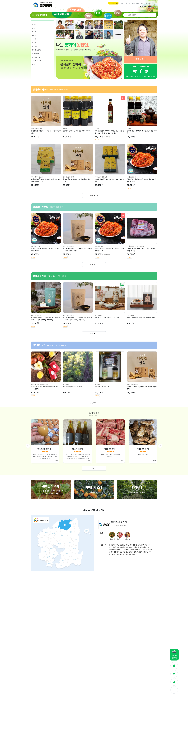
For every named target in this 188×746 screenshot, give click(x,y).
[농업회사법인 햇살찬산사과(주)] (39, 384)
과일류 (34, 28)
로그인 (122, 3)
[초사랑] (97, 128)
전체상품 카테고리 (41, 15)
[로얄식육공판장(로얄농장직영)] (135, 246)
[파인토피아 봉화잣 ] (68, 246)
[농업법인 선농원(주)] (36, 128)
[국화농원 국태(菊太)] (37, 177)
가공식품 (34, 46)
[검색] (153, 15)
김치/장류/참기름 (36, 50)
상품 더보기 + (94, 195)
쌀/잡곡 (34, 24)
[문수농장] (97, 384)
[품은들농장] (98, 315)
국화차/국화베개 (36, 61)
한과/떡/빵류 (35, 53)
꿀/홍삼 (34, 42)
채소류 (34, 32)
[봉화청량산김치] (131, 177)
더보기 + (94, 468)
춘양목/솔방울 (36, 57)
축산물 (34, 35)
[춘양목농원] (66, 384)
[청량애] (65, 128)
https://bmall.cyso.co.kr (118, 525)
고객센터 (149, 3)
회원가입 (128, 3)
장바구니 (143, 3)
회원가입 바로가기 (174, 657)
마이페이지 (135, 3)
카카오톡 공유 (115, 3)
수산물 (34, 39)
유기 (33, 64)
